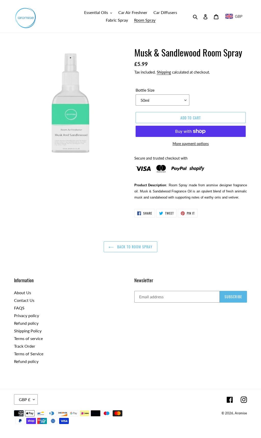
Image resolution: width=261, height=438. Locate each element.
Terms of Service (28, 353)
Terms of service (28, 338)
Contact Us (24, 300)
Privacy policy (26, 315)
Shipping (164, 72)
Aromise (241, 413)
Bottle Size (145, 90)
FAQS (19, 307)
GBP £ (24, 399)
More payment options (191, 144)
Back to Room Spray (134, 246)
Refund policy (26, 323)
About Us (22, 292)
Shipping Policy (28, 330)
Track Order (24, 346)
